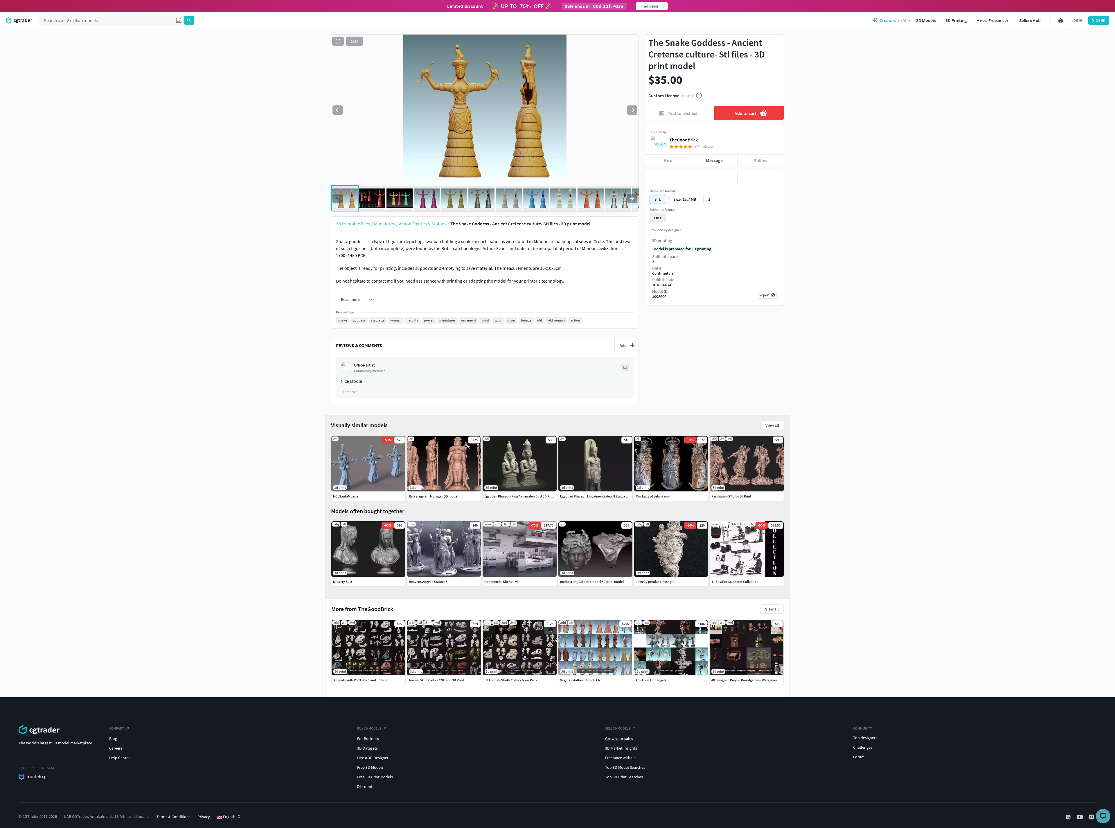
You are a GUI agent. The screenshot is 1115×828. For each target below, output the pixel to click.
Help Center (119, 757)
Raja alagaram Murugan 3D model (433, 496)
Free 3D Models (370, 767)
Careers (115, 748)
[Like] (668, 178)
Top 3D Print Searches (624, 776)
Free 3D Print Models (375, 776)
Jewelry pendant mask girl (655, 581)
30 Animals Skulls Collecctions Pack (511, 680)
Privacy (203, 816)
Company (116, 728)
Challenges (862, 747)
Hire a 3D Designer (373, 757)
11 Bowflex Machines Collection (734, 581)
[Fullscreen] (338, 41)
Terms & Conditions (173, 816)
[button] (178, 20)
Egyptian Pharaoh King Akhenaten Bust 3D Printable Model (527, 496)
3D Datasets (367, 748)
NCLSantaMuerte (345, 496)
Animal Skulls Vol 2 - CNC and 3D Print (436, 680)
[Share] (761, 178)
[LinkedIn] (1068, 817)
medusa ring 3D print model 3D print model (592, 581)
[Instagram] (1092, 817)
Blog (113, 738)
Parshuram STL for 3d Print (731, 496)
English (226, 817)
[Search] (189, 20)
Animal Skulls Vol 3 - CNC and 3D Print (361, 680)
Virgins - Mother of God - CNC (581, 680)
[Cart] (1060, 20)
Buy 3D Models (369, 728)
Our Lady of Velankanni (653, 496)
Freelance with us (620, 757)
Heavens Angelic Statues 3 (428, 581)
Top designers (865, 737)
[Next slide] (632, 110)
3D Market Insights (621, 748)
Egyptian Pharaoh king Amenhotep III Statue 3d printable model (607, 496)
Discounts (365, 786)
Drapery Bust (342, 581)
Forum (859, 756)
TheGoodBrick (683, 140)
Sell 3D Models (617, 728)
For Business (368, 738)
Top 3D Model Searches (625, 767)
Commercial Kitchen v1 (501, 581)
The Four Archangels (651, 680)
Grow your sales (619, 738)
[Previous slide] (337, 110)
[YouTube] (1080, 817)
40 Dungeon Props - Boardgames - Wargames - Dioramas (752, 680)
